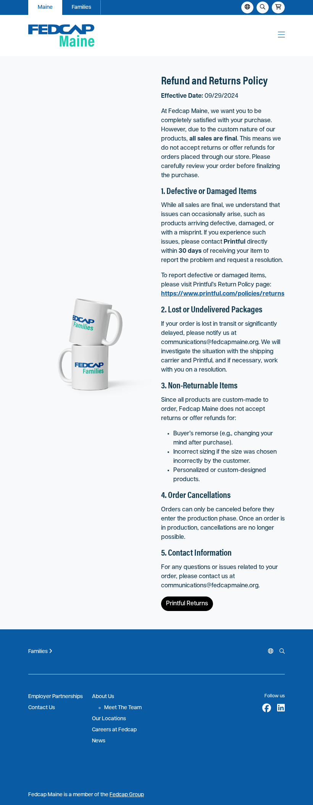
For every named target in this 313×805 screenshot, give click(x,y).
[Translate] (270, 652)
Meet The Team (123, 708)
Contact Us (41, 708)
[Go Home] (85, 35)
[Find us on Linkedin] (281, 709)
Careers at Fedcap (114, 730)
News (98, 741)
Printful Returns (187, 604)
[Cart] (278, 7)
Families (81, 7)
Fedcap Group (127, 795)
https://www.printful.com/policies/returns (222, 294)
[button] (281, 36)
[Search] (263, 7)
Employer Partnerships (55, 697)
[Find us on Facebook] (266, 709)
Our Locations (109, 719)
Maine (45, 7)
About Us (103, 697)
